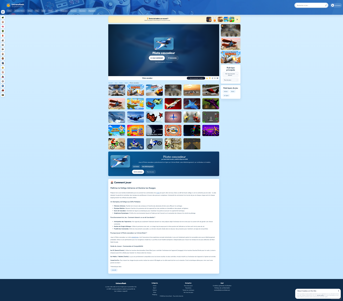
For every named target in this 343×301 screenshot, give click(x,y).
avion (158, 193)
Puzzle (50, 11)
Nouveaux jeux (188, 285)
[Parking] (3, 86)
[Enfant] (3, 54)
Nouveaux (82, 11)
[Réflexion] (3, 27)
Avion (126, 83)
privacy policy (320, 295)
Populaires (92, 11)
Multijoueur (64, 11)
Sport (43, 11)
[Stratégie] (3, 68)
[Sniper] (3, 81)
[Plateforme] (3, 40)
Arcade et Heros (19, 11)
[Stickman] (3, 36)
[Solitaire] (3, 72)
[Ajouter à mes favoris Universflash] (215, 78)
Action (9, 11)
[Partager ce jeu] (212, 78)
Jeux (116, 83)
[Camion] (3, 90)
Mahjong (154, 294)
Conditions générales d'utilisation (222, 285)
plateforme (135, 237)
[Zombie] (3, 31)
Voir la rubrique (138, 172)
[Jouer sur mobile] (217, 78)
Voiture (30, 11)
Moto (36, 11)
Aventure (73, 11)
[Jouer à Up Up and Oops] (226, 19)
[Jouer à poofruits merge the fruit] (208, 19)
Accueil (110, 83)
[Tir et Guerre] (3, 17)
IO (56, 11)
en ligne (226, 95)
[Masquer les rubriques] (3, 12)
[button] (196, 78)
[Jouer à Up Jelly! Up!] (214, 19)
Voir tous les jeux (188, 292)
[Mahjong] (3, 22)
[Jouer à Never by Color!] (220, 19)
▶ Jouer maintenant (157, 58)
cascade (114, 270)
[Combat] (3, 45)
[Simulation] (3, 63)
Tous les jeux (150, 172)
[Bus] (3, 95)
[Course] (3, 49)
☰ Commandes (172, 58)
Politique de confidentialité (222, 288)
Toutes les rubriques (188, 290)
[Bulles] (3, 77)
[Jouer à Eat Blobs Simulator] (231, 19)
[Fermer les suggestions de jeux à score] (237, 19)
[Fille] (3, 58)
